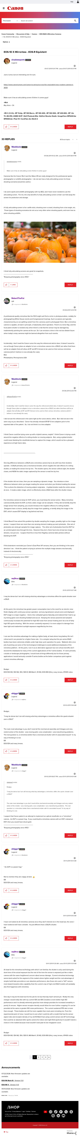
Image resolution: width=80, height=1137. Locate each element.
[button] (69, 551)
